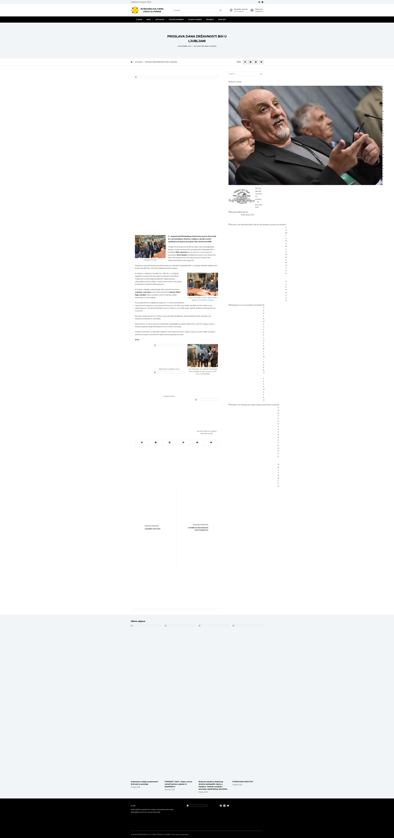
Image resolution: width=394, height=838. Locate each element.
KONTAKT (222, 19)
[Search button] (220, 10)
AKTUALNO (159, 19)
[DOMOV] (131, 62)
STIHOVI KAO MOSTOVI (242, 782)
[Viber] (183, 442)
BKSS (149, 19)
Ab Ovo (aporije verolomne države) (258, 193)
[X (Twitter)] (251, 62)
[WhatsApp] (256, 62)
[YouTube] (262, 2)
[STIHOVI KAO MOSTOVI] (247, 701)
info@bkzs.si (259, 11)
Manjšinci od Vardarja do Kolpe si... (278, 432)
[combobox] (195, 10)
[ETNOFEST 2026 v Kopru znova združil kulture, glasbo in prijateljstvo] (180, 701)
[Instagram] (228, 806)
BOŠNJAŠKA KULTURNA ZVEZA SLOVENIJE (154, 834)
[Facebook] (259, 2)
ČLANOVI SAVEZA (195, 19)
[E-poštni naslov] (261, 62)
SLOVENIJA (212, 46)
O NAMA (139, 19)
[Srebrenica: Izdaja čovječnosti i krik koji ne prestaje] (146, 701)
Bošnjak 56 (243, 212)
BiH (203, 46)
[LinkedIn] (170, 442)
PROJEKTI (210, 19)
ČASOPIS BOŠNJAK (176, 19)
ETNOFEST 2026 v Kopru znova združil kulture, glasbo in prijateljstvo (178, 784)
